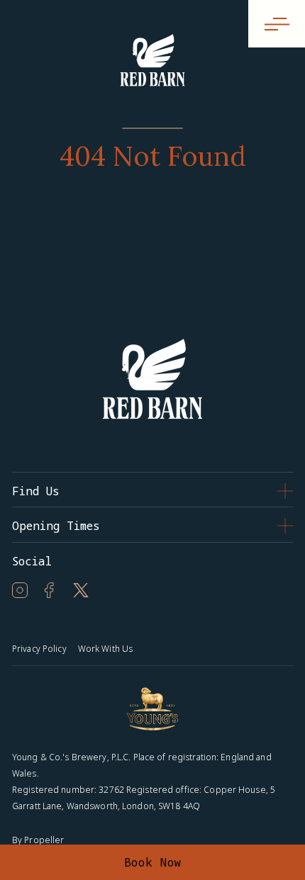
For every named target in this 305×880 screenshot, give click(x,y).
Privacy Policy (39, 649)
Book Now (153, 862)
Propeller (44, 840)
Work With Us (105, 649)
